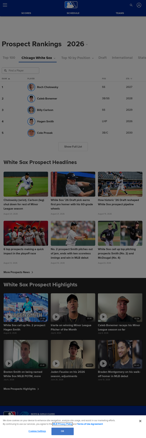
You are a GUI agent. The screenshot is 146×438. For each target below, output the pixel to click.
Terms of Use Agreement (90, 424)
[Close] (140, 421)
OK (62, 431)
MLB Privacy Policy (62, 424)
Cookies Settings (37, 431)
